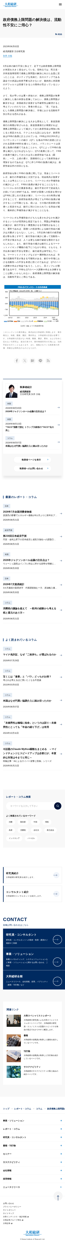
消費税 (23, 830)
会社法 (36, 830)
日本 (6, 506)
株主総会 (50, 830)
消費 (10, 822)
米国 (9, 404)
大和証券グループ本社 (12, 1220)
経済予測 (8, 530)
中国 (35, 822)
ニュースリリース (11, 1187)
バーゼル (31, 838)
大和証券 (6, 1223)
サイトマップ (8, 1213)
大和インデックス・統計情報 (15, 1217)
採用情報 (7, 1179)
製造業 (23, 822)
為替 (10, 830)
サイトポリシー (9, 1210)
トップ (6, 1108)
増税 (47, 822)
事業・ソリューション (13, 1120)
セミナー (7, 1154)
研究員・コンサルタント (14, 1137)
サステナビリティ (11, 1162)
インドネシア (14, 838)
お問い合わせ (8, 1203)
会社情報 (7, 1170)
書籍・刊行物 (9, 1145)
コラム (10, 438)
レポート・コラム (22, 1108)
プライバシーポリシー (12, 1207)
